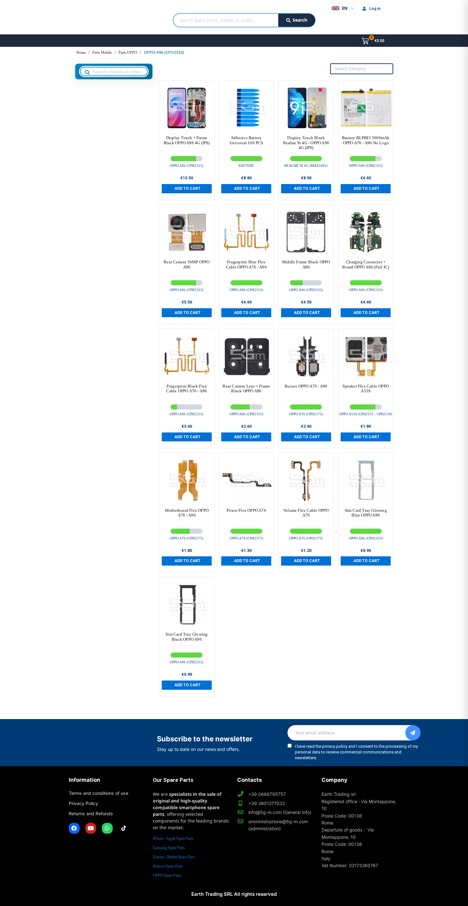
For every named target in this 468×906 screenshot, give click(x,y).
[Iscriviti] (413, 732)
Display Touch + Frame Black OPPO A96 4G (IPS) (187, 140)
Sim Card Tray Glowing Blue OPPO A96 (366, 513)
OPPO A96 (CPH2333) (186, 166)
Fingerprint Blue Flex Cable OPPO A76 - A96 (246, 264)
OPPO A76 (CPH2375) (306, 414)
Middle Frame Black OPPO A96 (306, 264)
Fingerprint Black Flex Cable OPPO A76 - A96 (186, 389)
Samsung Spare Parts (169, 847)
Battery (246, 166)
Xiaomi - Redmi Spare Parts (174, 857)
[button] (187, 188)
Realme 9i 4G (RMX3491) (306, 166)
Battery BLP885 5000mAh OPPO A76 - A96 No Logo (365, 140)
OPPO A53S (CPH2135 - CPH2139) (365, 414)
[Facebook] (74, 828)
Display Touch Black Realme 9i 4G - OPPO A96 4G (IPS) (306, 142)
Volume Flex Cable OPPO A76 (306, 513)
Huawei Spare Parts (168, 866)
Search (300, 20)
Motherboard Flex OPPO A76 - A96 (187, 513)
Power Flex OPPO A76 (246, 510)
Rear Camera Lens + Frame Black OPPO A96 (246, 389)
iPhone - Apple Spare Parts (173, 838)
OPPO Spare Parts (167, 875)
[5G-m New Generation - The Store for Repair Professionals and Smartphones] (101, 17)
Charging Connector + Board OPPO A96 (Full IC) (365, 264)
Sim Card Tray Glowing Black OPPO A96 (187, 637)
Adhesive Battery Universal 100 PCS (246, 140)
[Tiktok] (123, 828)
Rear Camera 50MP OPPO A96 (186, 264)
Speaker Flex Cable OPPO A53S (366, 389)
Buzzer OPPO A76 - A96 (306, 386)
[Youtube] (90, 828)
